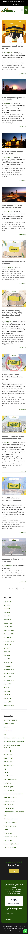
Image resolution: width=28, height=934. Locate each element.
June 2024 (7, 687)
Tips (19, 57)
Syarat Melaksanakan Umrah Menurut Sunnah (11, 499)
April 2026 (7, 616)
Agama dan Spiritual (10, 720)
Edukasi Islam (8, 754)
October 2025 (8, 637)
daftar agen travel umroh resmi (14, 323)
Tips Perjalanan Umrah (7, 514)
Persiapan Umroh (9, 808)
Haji (5, 769)
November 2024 (9, 673)
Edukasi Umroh (8, 758)
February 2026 (8, 623)
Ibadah (6, 772)
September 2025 (9, 641)
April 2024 (7, 695)
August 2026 (7, 602)
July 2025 (6, 648)
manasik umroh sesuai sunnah (9, 328)
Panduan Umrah (9, 804)
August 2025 (7, 645)
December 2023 (9, 705)
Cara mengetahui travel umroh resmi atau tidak (12, 206)
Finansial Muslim (9, 765)
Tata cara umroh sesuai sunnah (10, 57)
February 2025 (8, 662)
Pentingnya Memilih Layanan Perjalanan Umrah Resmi (13, 437)
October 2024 (8, 677)
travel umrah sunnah (16, 393)
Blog (11, 54)
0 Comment (22, 321)
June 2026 (7, 609)
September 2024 (9, 680)
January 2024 (8, 702)
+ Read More (22, 73)
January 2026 (8, 627)
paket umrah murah (20, 55)
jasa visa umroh (11, 55)
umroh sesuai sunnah (7, 61)
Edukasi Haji (7, 751)
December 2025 (9, 630)
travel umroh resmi (14, 59)
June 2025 (7, 652)
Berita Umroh (8, 731)
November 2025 (8, 634)
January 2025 (8, 666)
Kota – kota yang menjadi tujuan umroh (12, 152)
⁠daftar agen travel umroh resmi (10, 324)
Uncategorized (6, 568)
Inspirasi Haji (7, 783)
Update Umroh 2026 (10, 847)
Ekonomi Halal (8, 761)
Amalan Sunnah (9, 724)
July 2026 (7, 605)
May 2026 (7, 612)
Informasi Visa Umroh (10, 779)
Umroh (21, 59)
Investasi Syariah (9, 787)
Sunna (16, 52)
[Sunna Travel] (8, 10)
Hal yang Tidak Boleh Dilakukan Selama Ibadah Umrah (12, 377)
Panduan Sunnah (9, 801)
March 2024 (7, 698)
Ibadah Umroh (8, 776)
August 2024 (8, 684)
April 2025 (7, 659)
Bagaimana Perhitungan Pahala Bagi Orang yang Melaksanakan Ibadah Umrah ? (12, 314)
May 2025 (7, 655)
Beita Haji (6, 727)
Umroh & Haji (8, 833)
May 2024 (7, 691)
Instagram (14, 871)
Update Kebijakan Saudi (11, 844)
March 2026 (7, 619)
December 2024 (9, 670)
